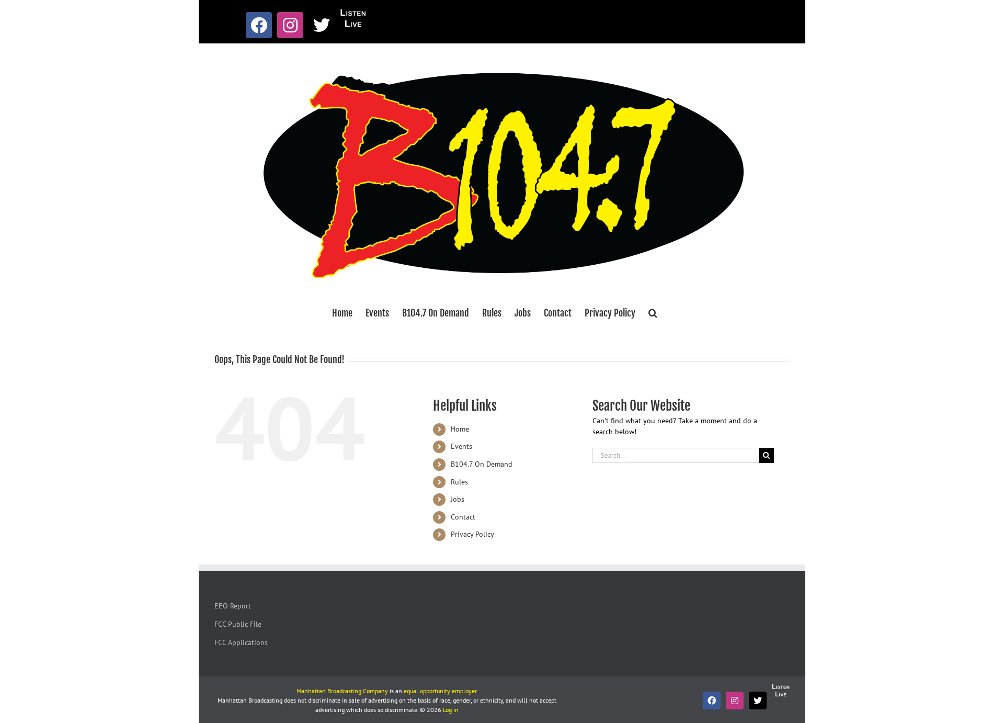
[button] (652, 312)
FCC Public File (237, 624)
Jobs (457, 499)
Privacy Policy (472, 534)
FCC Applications (241, 642)
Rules (459, 482)
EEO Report (232, 606)
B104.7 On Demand (481, 464)
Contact (463, 517)
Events (461, 446)
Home (460, 429)
